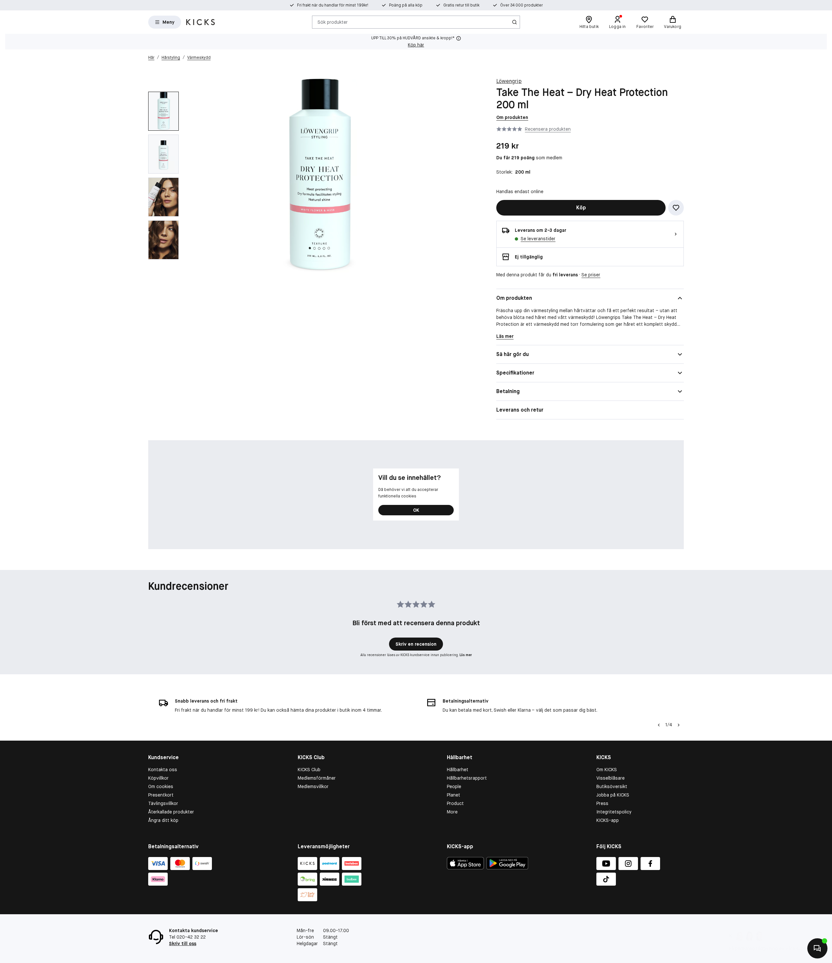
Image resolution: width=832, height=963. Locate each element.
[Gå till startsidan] (200, 22)
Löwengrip (509, 81)
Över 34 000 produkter (521, 5)
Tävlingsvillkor (163, 803)
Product (455, 803)
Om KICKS (606, 769)
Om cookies (160, 786)
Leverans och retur (519, 409)
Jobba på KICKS (612, 795)
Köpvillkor (158, 778)
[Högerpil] (678, 725)
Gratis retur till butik (461, 5)
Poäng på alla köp (405, 5)
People (454, 786)
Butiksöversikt (611, 786)
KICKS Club (309, 769)
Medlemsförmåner (317, 778)
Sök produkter (333, 22)
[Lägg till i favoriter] (676, 208)
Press (602, 803)
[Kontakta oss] (817, 948)
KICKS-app (607, 820)
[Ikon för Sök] (514, 22)
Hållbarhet (457, 769)
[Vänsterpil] (659, 725)
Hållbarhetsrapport (467, 778)
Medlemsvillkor (313, 786)
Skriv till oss (182, 943)
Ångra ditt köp (163, 820)
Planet (453, 795)
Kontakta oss (162, 769)
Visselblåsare (610, 778)
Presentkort (161, 795)
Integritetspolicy (613, 812)
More (452, 812)
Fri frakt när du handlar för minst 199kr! (332, 5)
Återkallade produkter (171, 812)
